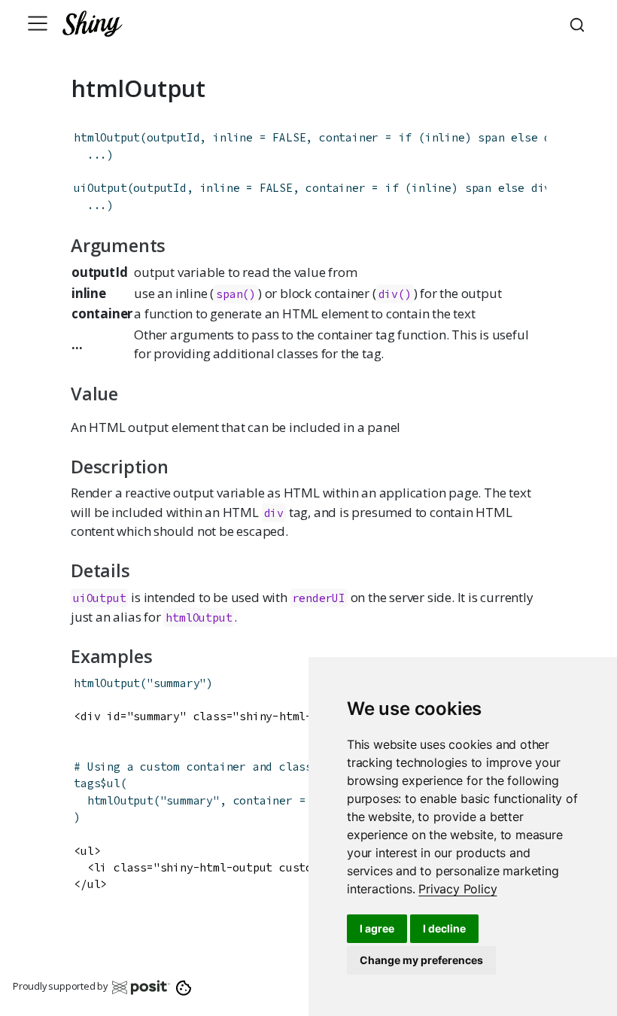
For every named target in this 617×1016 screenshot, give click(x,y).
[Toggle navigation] (38, 23)
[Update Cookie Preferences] (184, 986)
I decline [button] (444, 928)
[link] (457, 888)
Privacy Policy (457, 888)
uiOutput (100, 188)
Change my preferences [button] (421, 960)
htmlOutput (107, 137)
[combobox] (579, 23)
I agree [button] (377, 928)
